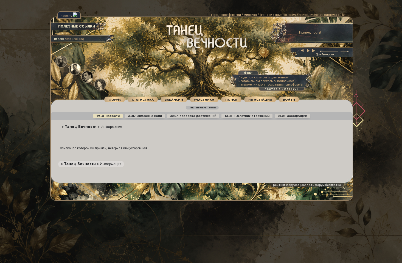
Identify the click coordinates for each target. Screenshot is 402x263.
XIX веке (179, 45)
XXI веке (199, 48)
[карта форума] (262, 52)
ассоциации (292, 116)
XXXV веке (191, 52)
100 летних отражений (246, 116)
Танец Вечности (81, 126)
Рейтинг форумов (286, 185)
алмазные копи (145, 116)
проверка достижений (193, 116)
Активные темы (202, 107)
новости (108, 116)
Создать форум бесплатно (321, 185)
